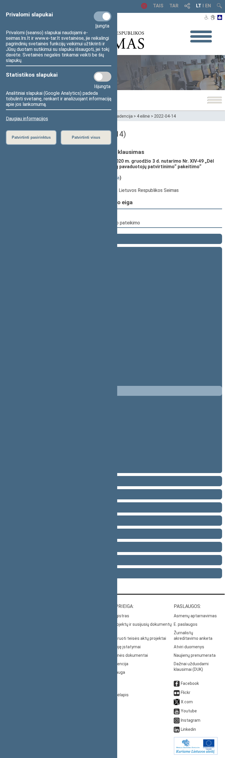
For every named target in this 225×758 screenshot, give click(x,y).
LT (198, 5)
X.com (187, 701)
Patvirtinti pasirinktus (31, 137)
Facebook (190, 683)
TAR (173, 5)
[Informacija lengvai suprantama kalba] (219, 18)
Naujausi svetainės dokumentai (118, 655)
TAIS (158, 5)
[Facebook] (177, 683)
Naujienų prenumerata (195, 655)
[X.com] (177, 701)
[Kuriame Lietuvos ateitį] (196, 753)
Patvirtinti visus (86, 137)
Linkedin (188, 729)
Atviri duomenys (189, 646)
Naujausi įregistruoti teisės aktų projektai (127, 638)
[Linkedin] (177, 729)
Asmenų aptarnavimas (195, 615)
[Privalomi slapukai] (102, 16)
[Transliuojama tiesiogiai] (144, 7)
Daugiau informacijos (27, 118)
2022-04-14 (165, 116)
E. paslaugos (185, 624)
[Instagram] (177, 720)
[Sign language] (212, 18)
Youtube (189, 711)
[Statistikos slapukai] (102, 77)
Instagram (190, 720)
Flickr (185, 692)
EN (208, 5)
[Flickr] (177, 692)
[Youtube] (177, 711)
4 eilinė (143, 116)
